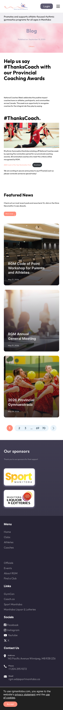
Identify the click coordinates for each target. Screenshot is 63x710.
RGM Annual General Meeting (22, 336)
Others (31, 46)
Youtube (13, 635)
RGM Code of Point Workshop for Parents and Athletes (26, 268)
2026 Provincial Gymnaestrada (21, 402)
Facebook (12, 624)
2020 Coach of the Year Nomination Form (17, 165)
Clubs (7, 537)
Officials (8, 562)
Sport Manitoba (13, 604)
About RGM (11, 573)
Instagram (13, 630)
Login (46, 6)
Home (7, 531)
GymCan (9, 593)
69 (37, 428)
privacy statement (25, 694)
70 (44, 428)
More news (9, 214)
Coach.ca (9, 598)
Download (37, 165)
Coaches (9, 547)
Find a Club (10, 578)
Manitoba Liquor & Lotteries (20, 609)
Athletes (8, 542)
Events (8, 568)
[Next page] (53, 428)
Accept (10, 704)
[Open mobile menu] (58, 6)
